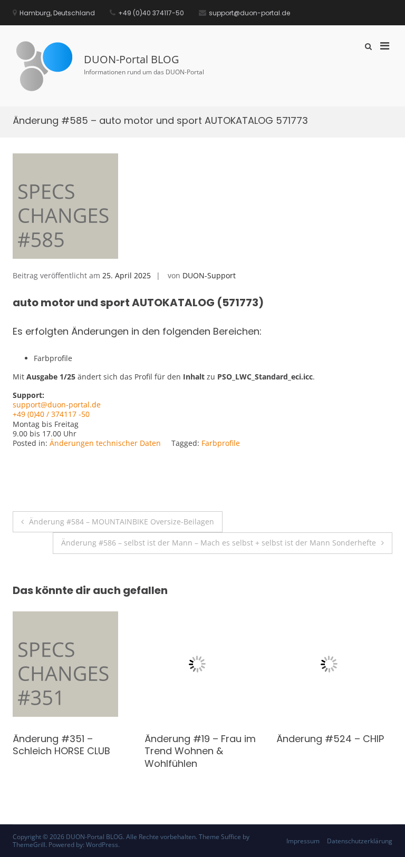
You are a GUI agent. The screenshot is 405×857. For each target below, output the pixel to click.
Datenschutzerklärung (359, 840)
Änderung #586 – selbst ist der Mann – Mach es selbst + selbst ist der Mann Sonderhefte (218, 543)
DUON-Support (209, 275)
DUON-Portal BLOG (131, 59)
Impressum (303, 840)
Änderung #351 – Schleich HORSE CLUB (325, 744)
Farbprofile (220, 443)
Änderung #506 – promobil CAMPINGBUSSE (186, 751)
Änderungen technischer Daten (105, 443)
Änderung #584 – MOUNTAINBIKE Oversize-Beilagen (121, 522)
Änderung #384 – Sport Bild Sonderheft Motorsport (68, 751)
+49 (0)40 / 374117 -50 (51, 414)
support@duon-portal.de (57, 405)
